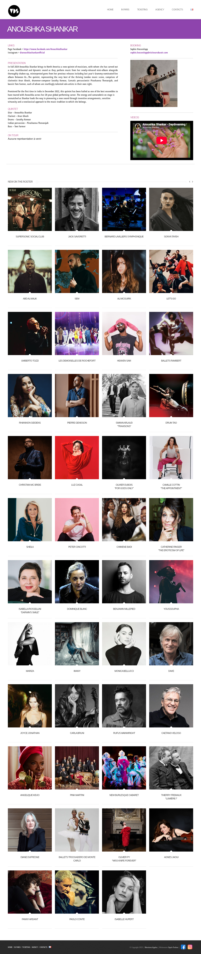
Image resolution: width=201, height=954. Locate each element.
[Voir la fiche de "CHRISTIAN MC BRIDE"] (30, 477)
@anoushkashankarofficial (32, 52)
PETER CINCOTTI (77, 547)
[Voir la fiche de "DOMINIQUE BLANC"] (77, 601)
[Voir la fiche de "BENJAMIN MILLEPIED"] (124, 601)
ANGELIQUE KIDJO (29, 795)
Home (110, 9)
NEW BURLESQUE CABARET (124, 795)
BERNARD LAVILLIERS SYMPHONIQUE (124, 236)
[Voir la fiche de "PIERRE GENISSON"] (77, 415)
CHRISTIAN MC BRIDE (30, 484)
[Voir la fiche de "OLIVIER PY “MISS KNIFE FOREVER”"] (124, 849)
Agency (159, 9)
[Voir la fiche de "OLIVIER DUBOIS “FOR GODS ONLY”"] (124, 477)
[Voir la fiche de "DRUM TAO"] (171, 415)
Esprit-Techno (173, 947)
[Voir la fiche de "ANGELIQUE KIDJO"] (30, 787)
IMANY (77, 671)
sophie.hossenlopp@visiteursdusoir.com (149, 52)
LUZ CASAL (77, 484)
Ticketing (142, 9)
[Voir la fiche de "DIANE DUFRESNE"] (30, 849)
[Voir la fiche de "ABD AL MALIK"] (30, 291)
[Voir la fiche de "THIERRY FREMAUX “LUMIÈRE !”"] (171, 787)
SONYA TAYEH (171, 236)
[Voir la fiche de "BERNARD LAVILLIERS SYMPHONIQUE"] (124, 229)
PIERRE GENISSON (77, 422)
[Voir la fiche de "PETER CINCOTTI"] (77, 539)
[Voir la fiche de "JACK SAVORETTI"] (77, 229)
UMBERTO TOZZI (29, 360)
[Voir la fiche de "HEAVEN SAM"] (124, 353)
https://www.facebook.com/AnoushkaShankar (45, 49)
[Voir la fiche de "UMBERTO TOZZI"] (30, 353)
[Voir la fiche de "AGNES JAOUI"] (171, 849)
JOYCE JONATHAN (29, 733)
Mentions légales (151, 947)
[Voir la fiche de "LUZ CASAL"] (77, 477)
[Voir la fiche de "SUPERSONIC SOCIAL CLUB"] (30, 229)
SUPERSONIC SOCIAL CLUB (30, 236)
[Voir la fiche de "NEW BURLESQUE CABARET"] (124, 787)
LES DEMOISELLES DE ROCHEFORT (77, 360)
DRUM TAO (171, 422)
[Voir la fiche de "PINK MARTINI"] (77, 787)
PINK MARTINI (77, 795)
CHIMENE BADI (124, 547)
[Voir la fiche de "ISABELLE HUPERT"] (124, 911)
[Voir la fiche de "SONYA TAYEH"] (171, 229)
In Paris (125, 9)
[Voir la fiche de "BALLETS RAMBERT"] (171, 353)
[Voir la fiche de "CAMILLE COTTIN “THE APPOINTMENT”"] (171, 477)
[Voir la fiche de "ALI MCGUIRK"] (124, 291)
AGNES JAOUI (171, 857)
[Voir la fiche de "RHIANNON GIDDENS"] (30, 415)
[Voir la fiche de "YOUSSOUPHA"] (171, 601)
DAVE (171, 671)
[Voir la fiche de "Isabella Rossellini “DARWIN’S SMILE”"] (30, 601)
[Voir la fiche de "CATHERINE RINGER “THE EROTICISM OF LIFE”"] (171, 539)
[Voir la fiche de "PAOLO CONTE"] (77, 911)
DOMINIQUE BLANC (77, 609)
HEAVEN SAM (124, 360)
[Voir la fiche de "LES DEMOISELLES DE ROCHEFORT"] (77, 353)
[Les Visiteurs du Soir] (30, 9)
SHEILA (30, 547)
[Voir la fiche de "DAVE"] (171, 663)
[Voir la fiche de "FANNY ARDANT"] (30, 911)
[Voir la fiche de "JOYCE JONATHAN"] (30, 725)
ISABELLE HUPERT (124, 919)
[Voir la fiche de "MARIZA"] (30, 663)
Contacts (177, 9)
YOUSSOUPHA (171, 609)
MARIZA (30, 671)
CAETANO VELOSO (171, 733)
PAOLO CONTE (77, 919)
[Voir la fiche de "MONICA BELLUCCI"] (124, 663)
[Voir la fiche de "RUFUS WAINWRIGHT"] (124, 725)
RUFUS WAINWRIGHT (124, 733)
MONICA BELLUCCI (124, 671)
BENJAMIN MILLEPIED (124, 609)
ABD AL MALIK (30, 298)
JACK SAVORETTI (77, 236)
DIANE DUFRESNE (30, 857)
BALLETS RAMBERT (171, 360)
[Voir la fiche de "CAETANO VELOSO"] (171, 725)
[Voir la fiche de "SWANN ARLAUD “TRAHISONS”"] (124, 415)
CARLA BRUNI (77, 733)
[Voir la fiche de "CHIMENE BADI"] (124, 539)
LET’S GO (171, 298)
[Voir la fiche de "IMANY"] (77, 663)
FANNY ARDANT (30, 919)
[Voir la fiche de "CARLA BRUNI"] (77, 725)
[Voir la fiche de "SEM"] (77, 291)
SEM (77, 298)
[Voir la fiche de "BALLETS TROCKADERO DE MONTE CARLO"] (77, 849)
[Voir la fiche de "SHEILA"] (30, 539)
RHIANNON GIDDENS (30, 422)
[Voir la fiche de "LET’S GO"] (171, 291)
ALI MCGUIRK (124, 298)
